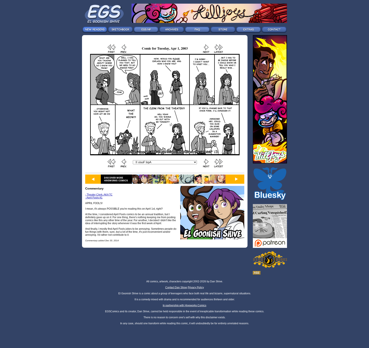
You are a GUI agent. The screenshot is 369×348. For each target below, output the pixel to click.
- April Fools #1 (93, 197)
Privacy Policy (196, 287)
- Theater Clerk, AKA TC (99, 194)
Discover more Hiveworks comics (116, 179)
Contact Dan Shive (176, 287)
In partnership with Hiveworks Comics (184, 305)
